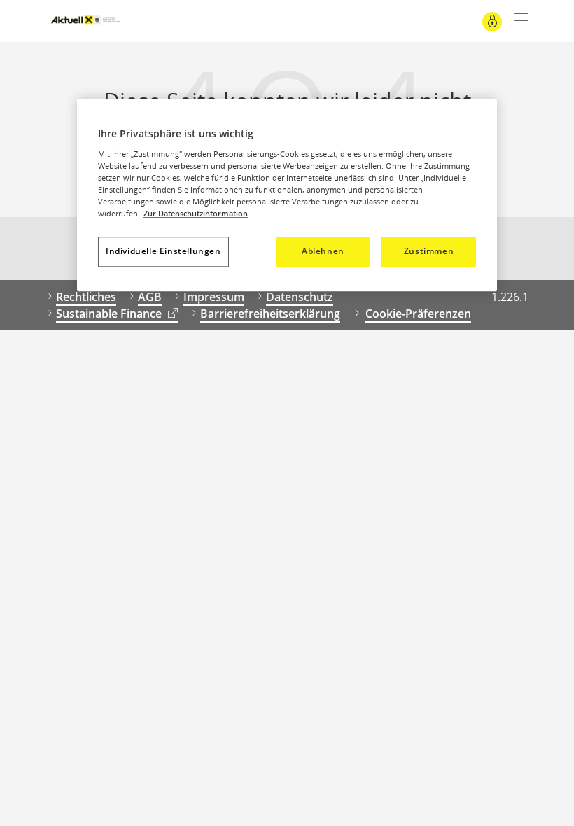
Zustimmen (429, 251)
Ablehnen (323, 251)
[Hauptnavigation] (516, 21)
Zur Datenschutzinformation (196, 213)
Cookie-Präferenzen (418, 313)
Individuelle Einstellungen (163, 251)
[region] (287, 195)
